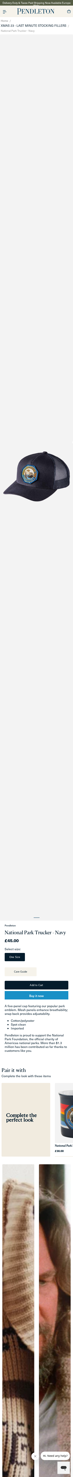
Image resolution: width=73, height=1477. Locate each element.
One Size (14, 957)
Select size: (13, 949)
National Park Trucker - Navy (18, 31)
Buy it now (36, 996)
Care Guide (20, 971)
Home (4, 21)
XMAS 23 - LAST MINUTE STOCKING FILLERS (33, 25)
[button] (4, 11)
